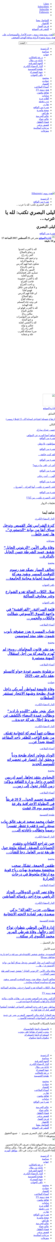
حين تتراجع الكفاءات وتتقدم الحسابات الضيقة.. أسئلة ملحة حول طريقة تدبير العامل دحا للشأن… (27, 847)
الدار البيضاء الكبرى (33, 66)
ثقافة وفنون (43, 92)
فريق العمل (43, 26)
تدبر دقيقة (44, 101)
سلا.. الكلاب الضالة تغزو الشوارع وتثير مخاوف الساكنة (28, 987)
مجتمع (45, 78)
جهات (46, 54)
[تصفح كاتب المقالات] (49, 405)
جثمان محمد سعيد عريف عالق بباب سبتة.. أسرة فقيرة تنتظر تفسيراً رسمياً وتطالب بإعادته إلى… (27, 825)
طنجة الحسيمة (35, 69)
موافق (14, 1150)
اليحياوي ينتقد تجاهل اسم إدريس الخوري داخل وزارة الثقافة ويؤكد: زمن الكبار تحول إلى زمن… (29, 781)
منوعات (45, 130)
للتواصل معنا (42, 20)
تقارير (46, 104)
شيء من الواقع (41, 107)
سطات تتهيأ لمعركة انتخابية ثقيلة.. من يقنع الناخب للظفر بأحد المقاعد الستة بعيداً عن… (28, 737)
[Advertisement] (27, 162)
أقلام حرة (44, 98)
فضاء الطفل (43, 122)
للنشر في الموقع (40, 29)
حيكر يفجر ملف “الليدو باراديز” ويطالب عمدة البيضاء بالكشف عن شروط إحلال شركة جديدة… (28, 715)
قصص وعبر (43, 125)
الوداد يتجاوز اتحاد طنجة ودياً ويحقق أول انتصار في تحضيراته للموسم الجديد (30, 759)
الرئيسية (44, 48)
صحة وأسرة (43, 110)
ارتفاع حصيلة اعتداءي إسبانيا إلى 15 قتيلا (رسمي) (30, 419)
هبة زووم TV (42, 89)
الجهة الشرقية (36, 63)
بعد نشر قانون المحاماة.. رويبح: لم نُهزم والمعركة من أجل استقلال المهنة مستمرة (28, 653)
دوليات (45, 95)
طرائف (45, 113)
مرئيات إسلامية (41, 128)
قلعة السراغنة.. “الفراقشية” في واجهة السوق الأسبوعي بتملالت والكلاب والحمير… (30, 613)
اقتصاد (45, 84)
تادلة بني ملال (36, 60)
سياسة (45, 51)
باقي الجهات (37, 75)
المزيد (7, 1150)
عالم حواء (44, 119)
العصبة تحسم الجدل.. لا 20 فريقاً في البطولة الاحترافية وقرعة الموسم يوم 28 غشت (30, 803)
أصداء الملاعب (41, 86)
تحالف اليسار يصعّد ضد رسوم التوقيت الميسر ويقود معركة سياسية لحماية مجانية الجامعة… (30, 574)
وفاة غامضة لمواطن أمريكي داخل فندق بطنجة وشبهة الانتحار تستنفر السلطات (28, 693)
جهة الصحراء (36, 72)
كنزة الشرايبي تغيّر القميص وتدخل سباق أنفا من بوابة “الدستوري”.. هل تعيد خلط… (28, 529)
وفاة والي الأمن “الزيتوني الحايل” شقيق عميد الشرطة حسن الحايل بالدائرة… (29, 552)
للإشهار (45, 23)
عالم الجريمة (42, 116)
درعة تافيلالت (36, 57)
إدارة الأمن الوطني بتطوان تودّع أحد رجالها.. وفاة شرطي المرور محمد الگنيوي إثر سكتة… (30, 931)
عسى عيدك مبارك (46, 430)
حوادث (45, 81)
